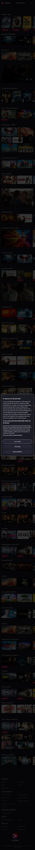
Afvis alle (17, 446)
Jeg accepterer (17, 451)
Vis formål (17, 441)
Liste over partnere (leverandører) (12, 435)
